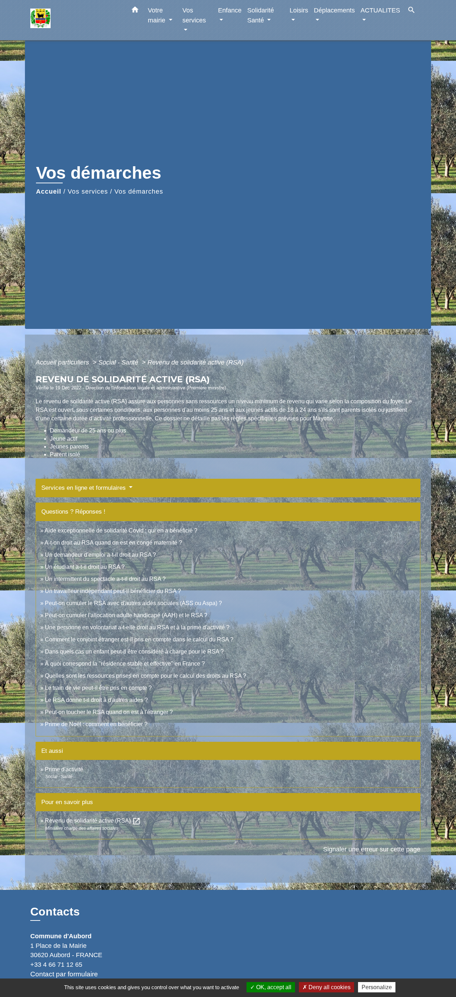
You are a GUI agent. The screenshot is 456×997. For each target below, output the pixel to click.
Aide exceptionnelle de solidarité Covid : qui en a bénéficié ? (121, 531)
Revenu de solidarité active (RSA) (195, 362)
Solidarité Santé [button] (260, 15)
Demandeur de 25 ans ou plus (88, 430)
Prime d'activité (64, 769)
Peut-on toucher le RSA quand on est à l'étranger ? (109, 712)
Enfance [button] (230, 10)
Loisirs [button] (299, 10)
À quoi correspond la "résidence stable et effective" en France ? (125, 664)
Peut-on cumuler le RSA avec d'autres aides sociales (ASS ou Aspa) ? (133, 603)
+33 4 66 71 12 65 (56, 964)
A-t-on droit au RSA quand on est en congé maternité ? (113, 543)
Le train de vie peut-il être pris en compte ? (98, 688)
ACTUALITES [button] (380, 10)
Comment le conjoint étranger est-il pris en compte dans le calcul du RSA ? (139, 639)
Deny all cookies (329, 987)
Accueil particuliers (63, 362)
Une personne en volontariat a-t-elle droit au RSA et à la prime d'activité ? (137, 627)
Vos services (88, 191)
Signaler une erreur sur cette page (371, 849)
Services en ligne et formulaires (84, 487)
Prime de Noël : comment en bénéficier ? (96, 724)
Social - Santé (119, 362)
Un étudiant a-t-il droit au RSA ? (85, 567)
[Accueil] (74, 20)
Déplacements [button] (334, 10)
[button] (135, 11)
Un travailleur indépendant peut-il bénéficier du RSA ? (113, 591)
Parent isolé (65, 454)
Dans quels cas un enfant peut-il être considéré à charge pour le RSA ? (134, 652)
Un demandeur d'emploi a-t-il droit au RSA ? (100, 555)
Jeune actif (63, 439)
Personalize (377, 987)
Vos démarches (138, 191)
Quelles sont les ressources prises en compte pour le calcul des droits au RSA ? (145, 676)
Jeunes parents (69, 447)
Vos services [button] (194, 15)
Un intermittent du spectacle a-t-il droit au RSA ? (105, 579)
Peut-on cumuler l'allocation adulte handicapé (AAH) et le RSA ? (126, 615)
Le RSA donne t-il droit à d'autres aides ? (96, 700)
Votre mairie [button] (157, 15)
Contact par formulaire (64, 974)
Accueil (48, 191)
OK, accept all (273, 987)
